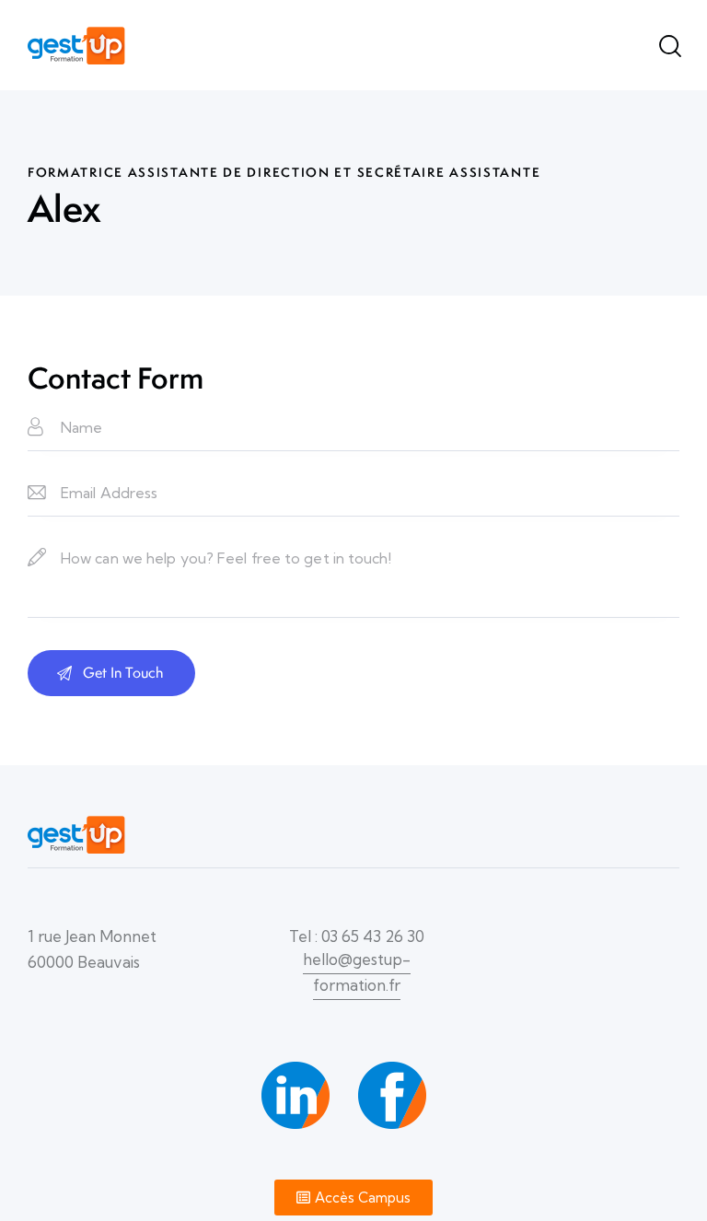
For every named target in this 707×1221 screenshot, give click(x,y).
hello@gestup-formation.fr (357, 971)
